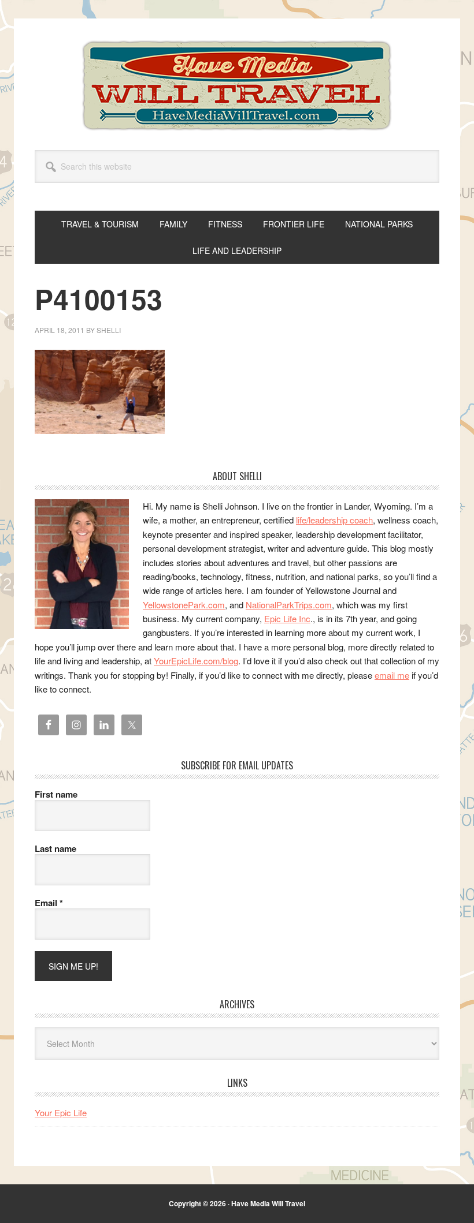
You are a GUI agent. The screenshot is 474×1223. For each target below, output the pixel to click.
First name (56, 794)
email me (392, 675)
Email (49, 902)
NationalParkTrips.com (289, 605)
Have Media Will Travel (237, 85)
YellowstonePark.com (184, 605)
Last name (55, 848)
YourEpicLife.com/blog (196, 660)
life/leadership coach (334, 520)
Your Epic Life (61, 1112)
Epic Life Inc (287, 618)
